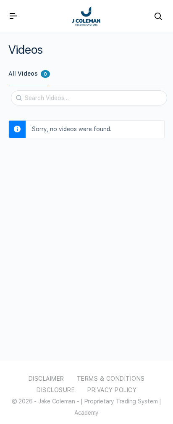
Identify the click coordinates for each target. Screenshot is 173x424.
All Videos (27, 73)
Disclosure (56, 390)
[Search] (19, 95)
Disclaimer (46, 378)
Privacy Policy (111, 390)
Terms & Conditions (111, 378)
